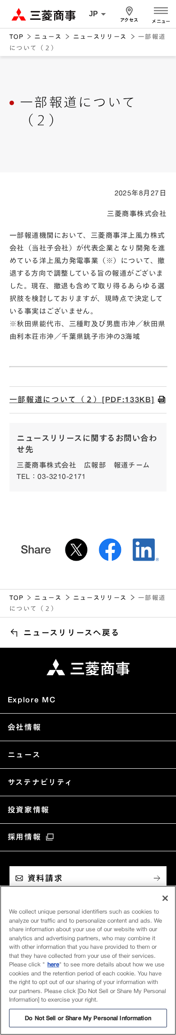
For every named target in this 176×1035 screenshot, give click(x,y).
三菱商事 (43, 14)
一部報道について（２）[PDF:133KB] (82, 399)
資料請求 (45, 878)
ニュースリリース (100, 36)
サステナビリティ (40, 782)
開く (161, 9)
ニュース (47, 36)
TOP (16, 36)
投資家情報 (29, 809)
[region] (88, 960)
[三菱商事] (88, 667)
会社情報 (25, 727)
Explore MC (32, 699)
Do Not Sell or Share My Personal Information (88, 1017)
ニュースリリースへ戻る (71, 632)
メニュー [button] (161, 21)
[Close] (165, 898)
